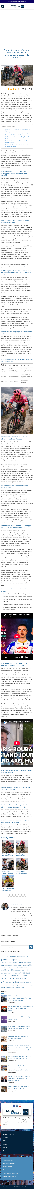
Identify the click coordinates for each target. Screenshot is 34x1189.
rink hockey (9, 982)
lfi (18, 965)
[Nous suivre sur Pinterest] (20, 1105)
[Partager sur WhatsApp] (9, 895)
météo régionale (4, 976)
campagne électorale (5, 957)
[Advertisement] (17, 27)
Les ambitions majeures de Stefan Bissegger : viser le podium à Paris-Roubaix (17, 130)
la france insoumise (12, 965)
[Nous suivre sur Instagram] (17, 1105)
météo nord (16, 973)
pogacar (29, 976)
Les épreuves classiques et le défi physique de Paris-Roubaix (18, 138)
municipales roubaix (17, 970)
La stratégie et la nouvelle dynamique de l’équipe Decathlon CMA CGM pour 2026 (17, 134)
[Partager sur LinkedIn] (24, 895)
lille (30, 965)
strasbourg (22, 982)
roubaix (15, 982)
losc (2, 968)
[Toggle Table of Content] (29, 126)
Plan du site (28, 1187)
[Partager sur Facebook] (12, 895)
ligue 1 (21, 965)
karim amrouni (4, 965)
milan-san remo (13, 968)
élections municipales (18, 987)
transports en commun (19, 985)
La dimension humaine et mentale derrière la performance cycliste (16, 146)
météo (23, 970)
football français (18, 962)
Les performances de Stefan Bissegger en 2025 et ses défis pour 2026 (17, 142)
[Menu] (2, 6)
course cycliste (14, 957)
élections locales (7, 987)
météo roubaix (25, 973)
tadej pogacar (27, 982)
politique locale (14, 979)
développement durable (21, 960)
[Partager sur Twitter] (15, 895)
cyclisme (22, 956)
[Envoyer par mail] (18, 895)
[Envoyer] (31, 947)
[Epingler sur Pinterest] (21, 895)
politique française (5, 979)
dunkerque (11, 959)
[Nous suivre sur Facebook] (14, 1105)
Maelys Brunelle (24, 62)
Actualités (17, 48)
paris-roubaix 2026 (23, 976)
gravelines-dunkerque (27, 962)
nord (9, 976)
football (11, 962)
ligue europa (26, 965)
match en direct (6, 968)
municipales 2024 (22, 968)
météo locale (10, 973)
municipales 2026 (7, 970)
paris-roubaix (15, 976)
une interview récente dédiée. (19, 267)
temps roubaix (4, 985)
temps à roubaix (11, 985)
